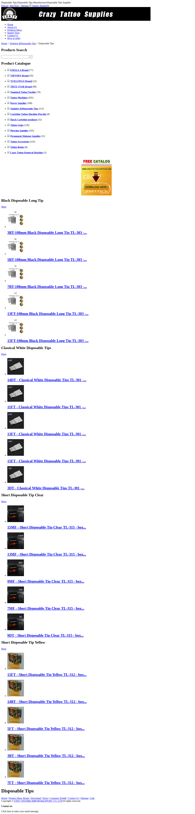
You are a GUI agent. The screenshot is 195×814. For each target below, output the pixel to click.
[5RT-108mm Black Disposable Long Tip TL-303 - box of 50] (15, 253)
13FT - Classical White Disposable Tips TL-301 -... (46, 434)
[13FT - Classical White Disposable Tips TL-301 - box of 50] (15, 428)
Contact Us (12, 35)
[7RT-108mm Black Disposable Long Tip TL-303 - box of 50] (15, 280)
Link (92, 798)
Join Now (14, 5)
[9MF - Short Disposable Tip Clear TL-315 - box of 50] (15, 575)
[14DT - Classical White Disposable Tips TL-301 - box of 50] (15, 374)
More (3, 207)
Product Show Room (19, 798)
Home (10, 24)
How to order (13, 38)
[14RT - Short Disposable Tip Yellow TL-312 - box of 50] (15, 695)
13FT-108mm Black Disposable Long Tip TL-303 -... (48, 314)
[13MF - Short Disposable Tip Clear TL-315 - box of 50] (15, 548)
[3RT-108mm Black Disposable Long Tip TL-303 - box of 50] (15, 226)
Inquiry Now (13, 32)
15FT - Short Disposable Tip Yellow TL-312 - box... (47, 675)
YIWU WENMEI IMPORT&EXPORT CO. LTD (38, 801)
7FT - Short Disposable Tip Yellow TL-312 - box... (46, 783)
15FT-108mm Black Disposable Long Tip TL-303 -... (48, 341)
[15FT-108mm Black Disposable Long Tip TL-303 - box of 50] (15, 334)
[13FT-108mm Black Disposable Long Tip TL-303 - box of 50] (15, 307)
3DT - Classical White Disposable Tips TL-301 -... (45, 488)
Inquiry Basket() (40, 5)
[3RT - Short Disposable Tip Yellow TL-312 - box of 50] (15, 749)
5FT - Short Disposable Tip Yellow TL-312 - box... (46, 729)
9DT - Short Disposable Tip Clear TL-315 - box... (45, 635)
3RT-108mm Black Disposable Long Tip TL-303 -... (47, 233)
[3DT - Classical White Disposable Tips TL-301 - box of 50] (15, 482)
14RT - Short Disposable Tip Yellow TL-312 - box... (47, 702)
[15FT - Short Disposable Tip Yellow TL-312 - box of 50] (15, 668)
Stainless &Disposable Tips (23, 43)
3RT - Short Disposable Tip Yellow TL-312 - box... (46, 756)
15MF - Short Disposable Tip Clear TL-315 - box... (46, 527)
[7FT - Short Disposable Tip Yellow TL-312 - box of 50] (15, 777)
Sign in (4, 5)
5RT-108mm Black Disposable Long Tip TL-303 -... (47, 260)
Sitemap (25, 5)
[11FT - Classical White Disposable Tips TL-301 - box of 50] (15, 401)
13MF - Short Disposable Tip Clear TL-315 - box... (46, 554)
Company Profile (58, 798)
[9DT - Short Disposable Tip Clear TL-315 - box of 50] (15, 629)
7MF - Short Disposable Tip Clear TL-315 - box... (45, 608)
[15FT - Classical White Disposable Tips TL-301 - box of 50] (15, 455)
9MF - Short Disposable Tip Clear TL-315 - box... (45, 581)
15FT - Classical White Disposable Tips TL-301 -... (46, 461)
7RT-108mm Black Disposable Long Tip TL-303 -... (47, 287)
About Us (12, 27)
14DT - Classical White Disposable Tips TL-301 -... (46, 380)
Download (36, 798)
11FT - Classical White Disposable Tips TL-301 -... (46, 407)
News (45, 798)
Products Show (14, 30)
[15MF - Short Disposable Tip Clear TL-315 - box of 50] (15, 521)
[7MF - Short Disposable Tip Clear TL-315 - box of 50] (15, 602)
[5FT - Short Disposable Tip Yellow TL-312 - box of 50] (15, 722)
